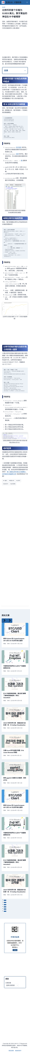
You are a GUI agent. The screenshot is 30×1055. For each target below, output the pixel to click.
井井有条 (18, 147)
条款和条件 (18, 1050)
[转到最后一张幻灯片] (4, 620)
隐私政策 (11, 1050)
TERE (8, 643)
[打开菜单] (27, 2)
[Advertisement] (15, 544)
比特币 (18, 480)
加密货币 (5, 484)
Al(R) (3, 7)
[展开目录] (25, 70)
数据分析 (11, 480)
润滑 (17, 154)
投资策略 (12, 484)
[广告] (15, 43)
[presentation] (15, 629)
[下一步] (9, 620)
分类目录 (8, 983)
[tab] (5, 900)
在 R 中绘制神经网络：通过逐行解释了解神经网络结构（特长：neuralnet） (14, 695)
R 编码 (5, 480)
